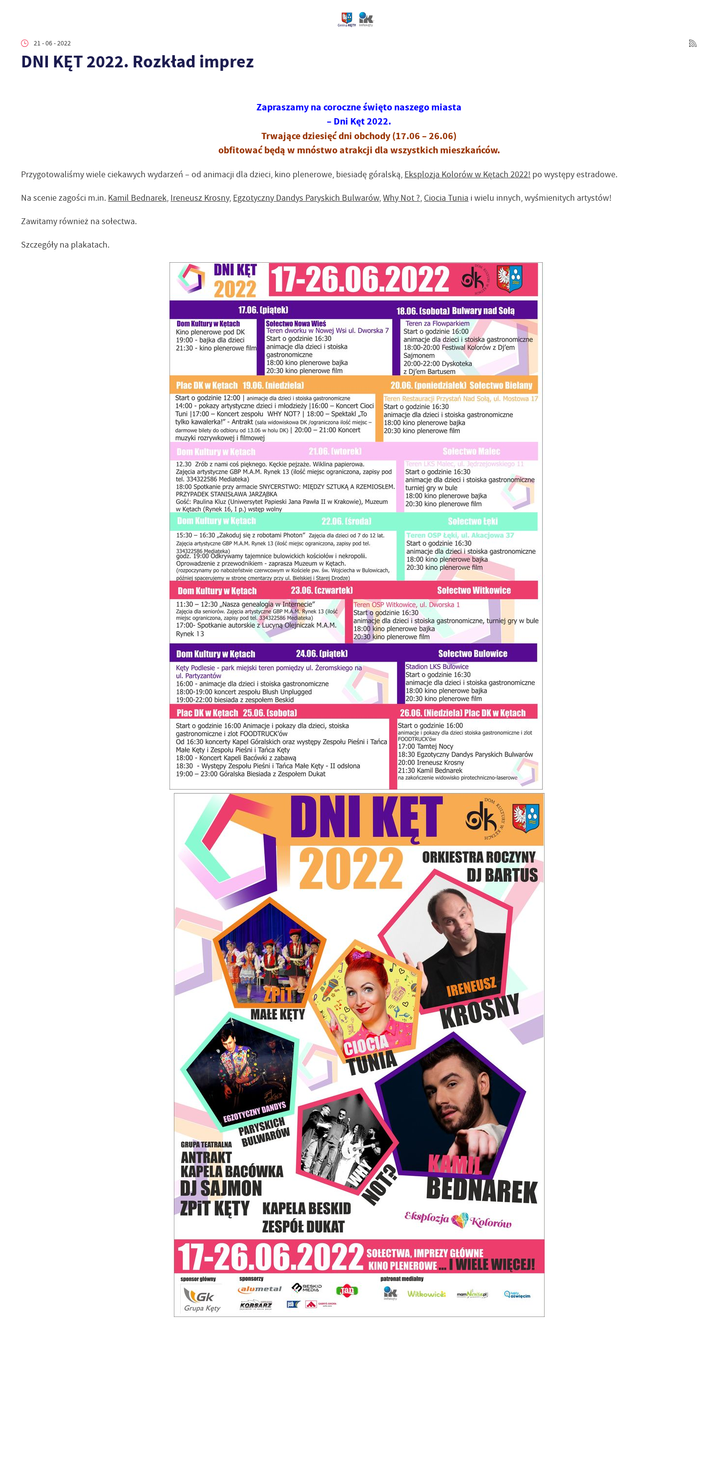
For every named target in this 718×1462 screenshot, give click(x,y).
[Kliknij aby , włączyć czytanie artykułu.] (27, 88)
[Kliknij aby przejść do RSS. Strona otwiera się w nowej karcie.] (693, 43)
